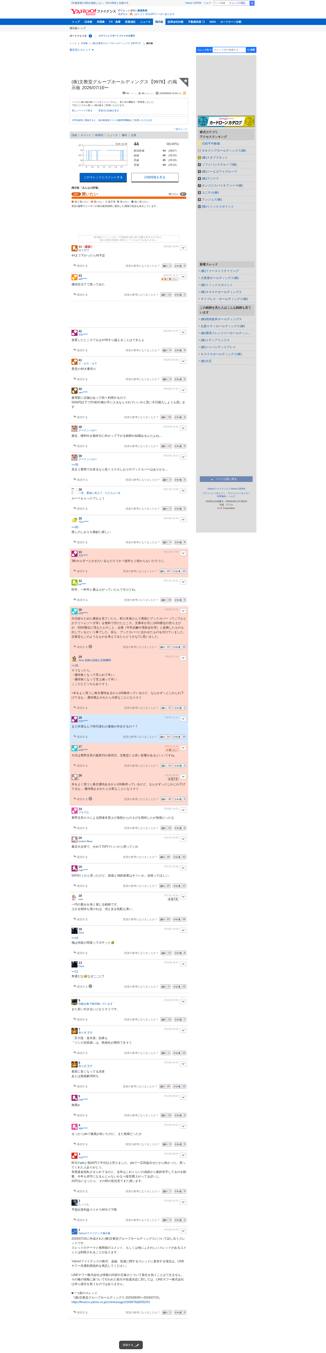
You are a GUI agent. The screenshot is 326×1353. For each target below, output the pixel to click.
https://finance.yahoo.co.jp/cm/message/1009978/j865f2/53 (111, 1302)
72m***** (83, 521)
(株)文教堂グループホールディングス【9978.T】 (117, 43)
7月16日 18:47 (171, 962)
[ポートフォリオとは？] (90, 36)
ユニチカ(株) (210, 192)
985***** (83, 1128)
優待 (124, 135)
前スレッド (181, 129)
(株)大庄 (206, 361)
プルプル (83, 812)
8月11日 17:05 (171, 552)
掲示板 (159, 21)
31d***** (83, 1157)
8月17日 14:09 (171, 489)
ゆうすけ (83, 250)
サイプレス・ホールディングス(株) (224, 298)
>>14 (75, 937)
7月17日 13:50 (171, 837)
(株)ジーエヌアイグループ (219, 171)
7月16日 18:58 (171, 929)
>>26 (75, 665)
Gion (81, 932)
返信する (82, 265)
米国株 (101, 21)
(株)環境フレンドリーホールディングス (227, 333)
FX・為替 (115, 21)
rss (184, 93)
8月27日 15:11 (171, 275)
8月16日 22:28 (171, 518)
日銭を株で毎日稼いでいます (95, 1003)
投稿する (128, 1344)
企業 (133, 135)
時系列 (99, 135)
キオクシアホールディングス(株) (224, 150)
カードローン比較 (230, 21)
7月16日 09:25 (171, 1062)
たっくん (83, 1204)
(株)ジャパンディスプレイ (218, 347)
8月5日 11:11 (171, 717)
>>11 (75, 971)
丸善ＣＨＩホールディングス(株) (223, 326)
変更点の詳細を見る (108, 110)
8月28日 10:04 (171, 246)
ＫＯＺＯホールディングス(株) (221, 354)
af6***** (82, 279)
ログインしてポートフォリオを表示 (117, 35)
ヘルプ (207, 3)
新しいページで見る (82, 110)
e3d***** (83, 613)
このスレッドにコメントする (103, 177)
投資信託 (130, 21)
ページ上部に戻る (226, 478)
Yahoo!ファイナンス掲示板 (94, 1233)
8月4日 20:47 (171, 775)
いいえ (180, 265)
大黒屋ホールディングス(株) (220, 278)
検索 (252, 3)
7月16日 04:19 (171, 1200)
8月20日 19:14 (171, 455)
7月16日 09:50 (171, 1000)
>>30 (75, 464)
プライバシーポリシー (213, 493)
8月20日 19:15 (171, 426)
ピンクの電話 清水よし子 (240, 3)
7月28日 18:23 (171, 808)
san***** (83, 392)
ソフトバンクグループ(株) (219, 164)
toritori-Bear (85, 841)
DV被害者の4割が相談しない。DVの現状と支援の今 (100, 3)
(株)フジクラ (210, 178)
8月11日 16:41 (171, 580)
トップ (76, 21)
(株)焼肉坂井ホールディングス (221, 319)
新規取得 (142, 10)
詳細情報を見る (154, 177)
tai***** (82, 584)
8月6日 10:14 (171, 656)
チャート (86, 135)
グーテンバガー (87, 430)
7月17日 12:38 (171, 866)
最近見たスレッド (80, 49)
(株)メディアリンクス (215, 340)
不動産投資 (194, 21)
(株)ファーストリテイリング (220, 271)
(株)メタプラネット (215, 157)
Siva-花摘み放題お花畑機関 (94, 660)
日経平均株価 (211, 143)
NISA (213, 21)
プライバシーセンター (239, 493)
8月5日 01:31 (171, 746)
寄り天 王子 (85, 1032)
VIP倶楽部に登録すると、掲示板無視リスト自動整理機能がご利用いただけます (112, 120)
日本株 (88, 21)
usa (80, 899)
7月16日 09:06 (171, 1153)
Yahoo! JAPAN (193, 3)
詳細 (74, 135)
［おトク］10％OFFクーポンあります (154, 14)
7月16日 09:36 (171, 1029)
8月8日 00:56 (171, 609)
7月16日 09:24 (171, 1096)
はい (167, 265)
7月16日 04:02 (171, 1229)
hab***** (83, 870)
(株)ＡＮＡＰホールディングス (221, 292)
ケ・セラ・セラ (87, 363)
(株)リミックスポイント (218, 206)
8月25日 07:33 (171, 388)
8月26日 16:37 (171, 331)
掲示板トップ (77, 28)
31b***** (83, 334)
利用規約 (221, 496)
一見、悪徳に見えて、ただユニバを (99, 493)
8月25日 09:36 (171, 360)
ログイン (123, 14)
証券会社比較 (176, 21)
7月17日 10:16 (171, 895)
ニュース (145, 21)
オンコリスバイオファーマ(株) (222, 185)
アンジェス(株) (212, 199)
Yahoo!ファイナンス (217, 488)
